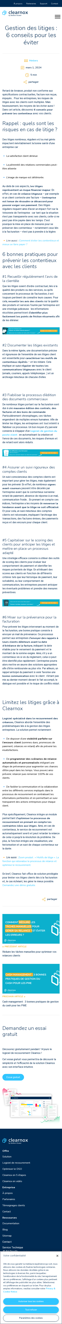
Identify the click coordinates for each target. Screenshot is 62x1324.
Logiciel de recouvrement (16, 1163)
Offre (5, 1151)
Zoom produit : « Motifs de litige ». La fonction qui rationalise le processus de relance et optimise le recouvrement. (30, 861)
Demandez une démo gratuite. (19, 885)
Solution (6, 1156)
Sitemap (7, 1235)
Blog (5, 1229)
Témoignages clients (13, 1205)
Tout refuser (31, 1309)
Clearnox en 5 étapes (14, 1175)
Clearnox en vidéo (12, 1181)
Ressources (9, 1217)
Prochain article (13, 996)
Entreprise (8, 1187)
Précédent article (15, 946)
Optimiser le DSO (12, 1169)
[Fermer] (57, 1255)
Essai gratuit (13, 1077)
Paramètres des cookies (31, 1318)
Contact (54, 3)
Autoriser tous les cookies (31, 1301)
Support (43, 3)
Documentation (10, 1223)
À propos (18, 3)
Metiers (33, 60)
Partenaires (31, 3)
